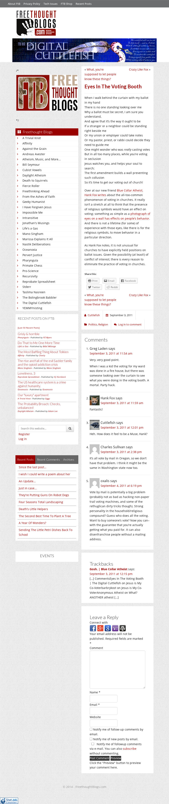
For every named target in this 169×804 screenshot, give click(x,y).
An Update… (27, 481)
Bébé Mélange (49, 346)
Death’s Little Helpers (33, 509)
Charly (42, 355)
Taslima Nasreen (33, 292)
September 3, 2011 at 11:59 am (122, 403)
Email (95, 705)
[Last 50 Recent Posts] (29, 327)
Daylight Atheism (34, 175)
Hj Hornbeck (60, 376)
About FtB (14, 4)
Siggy (47, 398)
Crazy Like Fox (138, 69)
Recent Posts (84, 4)
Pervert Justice (32, 255)
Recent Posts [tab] (25, 459)
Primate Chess (32, 265)
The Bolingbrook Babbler (39, 297)
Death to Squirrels (35, 180)
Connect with (99, 622)
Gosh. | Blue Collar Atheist (108, 569)
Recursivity (30, 276)
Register (24, 434)
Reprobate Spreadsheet (38, 282)
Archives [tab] (68, 459)
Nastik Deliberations (36, 244)
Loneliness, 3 (26, 373)
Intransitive (30, 218)
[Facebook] (93, 628)
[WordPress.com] (122, 628)
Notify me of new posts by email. (115, 739)
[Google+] (100, 628)
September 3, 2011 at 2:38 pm (121, 452)
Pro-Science (30, 271)
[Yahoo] (115, 628)
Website (95, 717)
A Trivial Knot (31, 138)
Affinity (27, 143)
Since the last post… (32, 467)
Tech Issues (50, 4)
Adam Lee (53, 411)
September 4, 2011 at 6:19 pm (121, 486)
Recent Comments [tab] (48, 459)
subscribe (129, 749)
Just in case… (28, 488)
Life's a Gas (30, 228)
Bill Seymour (31, 165)
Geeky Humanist (33, 202)
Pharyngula (30, 260)
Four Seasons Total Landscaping (41, 502)
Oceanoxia (29, 250)
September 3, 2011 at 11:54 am (111, 353)
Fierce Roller (31, 186)
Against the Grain (34, 149)
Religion (103, 324)
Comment (96, 648)
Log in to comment (130, 324)
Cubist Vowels (32, 170)
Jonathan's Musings (35, 223)
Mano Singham (32, 234)
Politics (92, 324)
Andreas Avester (33, 154)
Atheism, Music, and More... (41, 159)
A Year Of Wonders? (32, 523)
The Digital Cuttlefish (36, 303)
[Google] (107, 628)
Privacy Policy (31, 4)
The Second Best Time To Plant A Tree (45, 516)
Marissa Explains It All (37, 239)
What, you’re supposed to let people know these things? (100, 74)
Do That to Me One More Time (39, 343)
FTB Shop (66, 4)
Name (95, 692)
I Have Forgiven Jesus (37, 207)
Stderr (26, 287)
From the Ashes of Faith (38, 197)
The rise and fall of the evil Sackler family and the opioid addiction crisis (45, 362)
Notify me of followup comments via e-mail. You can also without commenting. (116, 749)
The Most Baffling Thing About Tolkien (43, 352)
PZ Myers (47, 337)
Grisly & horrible (29, 334)
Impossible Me (32, 212)
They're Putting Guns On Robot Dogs (44, 495)
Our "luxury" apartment (33, 395)
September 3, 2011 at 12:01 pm (122, 427)
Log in (23, 439)
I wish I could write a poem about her (44, 474)
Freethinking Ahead (35, 191)
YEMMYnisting (32, 308)
